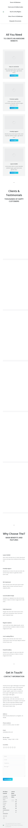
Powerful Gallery (7, 650)
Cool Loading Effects (8, 636)
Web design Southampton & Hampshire (6, 810)
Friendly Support (7, 568)
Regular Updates (7, 622)
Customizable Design (8, 595)
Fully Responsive (7, 609)
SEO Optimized (7, 582)
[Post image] (12, 800)
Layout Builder (6, 555)
